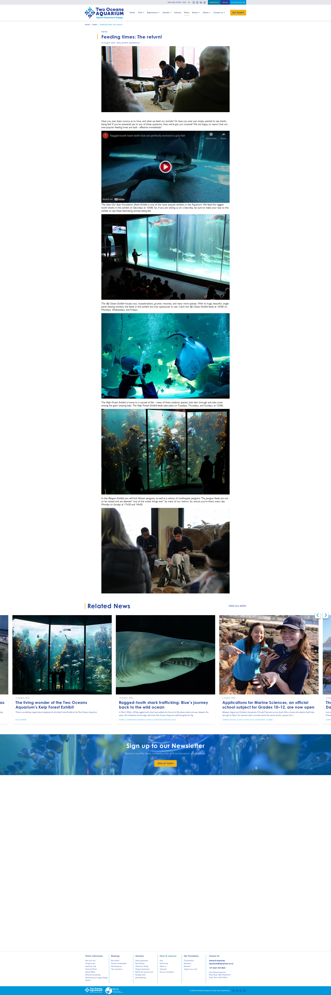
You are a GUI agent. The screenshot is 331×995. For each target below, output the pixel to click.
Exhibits (125, 43)
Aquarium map (90, 966)
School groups (116, 966)
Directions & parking (92, 974)
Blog (119, 43)
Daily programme (141, 960)
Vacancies (163, 969)
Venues (225, 2)
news (104, 31)
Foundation (237, 2)
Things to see (90, 963)
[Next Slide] (325, 615)
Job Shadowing (140, 977)
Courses (269, 720)
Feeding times (140, 974)
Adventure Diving (141, 966)
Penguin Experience (142, 969)
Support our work (190, 969)
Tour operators (116, 969)
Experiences (152, 12)
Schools (177, 12)
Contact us (218, 12)
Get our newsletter (167, 971)
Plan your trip (90, 960)
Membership (214, 2)
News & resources (168, 956)
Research (141, 720)
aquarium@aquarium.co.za (221, 963)
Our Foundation (191, 956)
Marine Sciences (229, 720)
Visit (141, 12)
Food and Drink (91, 969)
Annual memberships (118, 963)
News (186, 12)
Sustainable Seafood (162, 720)
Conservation (131, 720)
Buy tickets (115, 960)
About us (163, 966)
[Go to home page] (104, 13)
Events (195, 12)
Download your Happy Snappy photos (96, 978)
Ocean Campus (243, 720)
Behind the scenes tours (144, 971)
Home (132, 12)
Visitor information (94, 956)
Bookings (115, 956)
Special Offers (90, 971)
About (206, 12)
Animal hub (164, 963)
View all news (237, 605)
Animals (166, 12)
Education (187, 963)
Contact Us (218, 956)
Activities (139, 956)
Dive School (139, 963)
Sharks (122, 720)
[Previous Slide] (318, 615)
